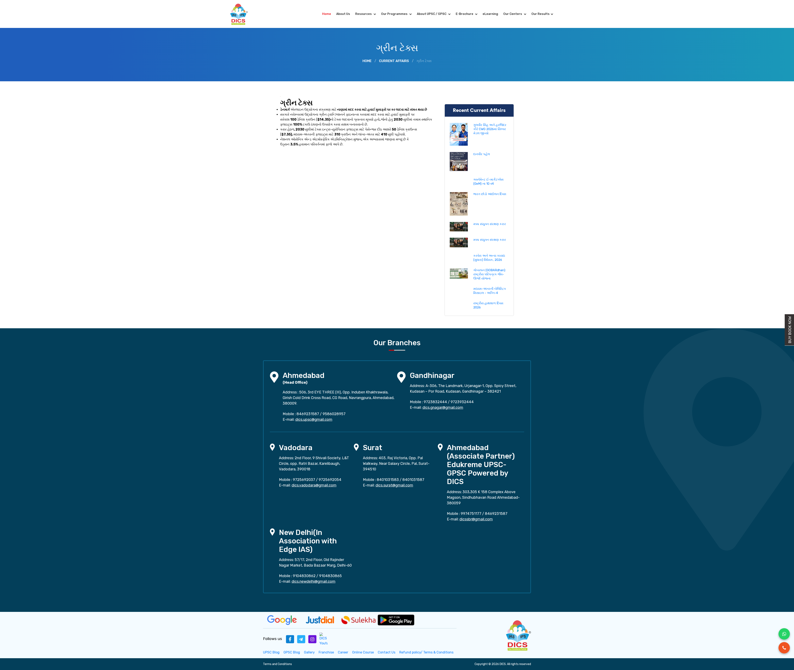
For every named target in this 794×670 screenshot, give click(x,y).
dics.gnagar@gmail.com (442, 407)
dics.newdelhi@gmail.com (313, 581)
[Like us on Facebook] (290, 639)
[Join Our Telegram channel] (301, 639)
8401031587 (413, 479)
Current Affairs (394, 61)
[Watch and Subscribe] (323, 639)
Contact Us (386, 652)
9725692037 (304, 479)
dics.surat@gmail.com (394, 485)
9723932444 (462, 402)
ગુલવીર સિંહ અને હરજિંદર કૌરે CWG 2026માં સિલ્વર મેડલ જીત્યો (489, 129)
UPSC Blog (271, 652)
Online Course (363, 652)
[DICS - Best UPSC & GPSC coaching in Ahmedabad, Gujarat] (243, 14)
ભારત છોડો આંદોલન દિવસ (489, 194)
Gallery (309, 652)
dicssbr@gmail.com (476, 519)
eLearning (490, 14)
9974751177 (471, 513)
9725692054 (330, 479)
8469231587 (308, 414)
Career (343, 652)
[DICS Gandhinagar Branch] (401, 377)
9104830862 (304, 576)
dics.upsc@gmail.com (313, 419)
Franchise (326, 652)
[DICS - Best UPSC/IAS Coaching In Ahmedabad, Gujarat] (518, 635)
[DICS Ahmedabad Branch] (274, 377)
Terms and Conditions (277, 664)
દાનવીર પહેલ (481, 154)
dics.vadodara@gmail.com (314, 485)
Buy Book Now (790, 329)
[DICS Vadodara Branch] (272, 447)
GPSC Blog (291, 652)
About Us (343, 14)
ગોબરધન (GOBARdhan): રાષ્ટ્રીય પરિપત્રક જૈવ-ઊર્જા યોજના (489, 274)
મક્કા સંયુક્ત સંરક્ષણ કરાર (489, 224)
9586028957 (334, 414)
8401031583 (388, 479)
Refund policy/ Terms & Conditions (426, 652)
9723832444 (435, 402)
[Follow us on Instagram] (312, 639)
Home (326, 14)
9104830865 (330, 576)
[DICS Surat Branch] (356, 447)
